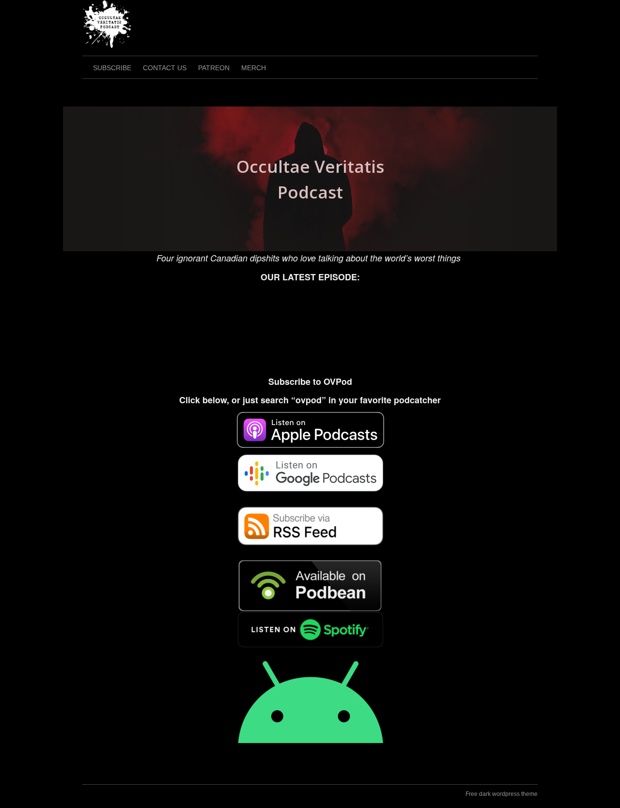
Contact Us (164, 68)
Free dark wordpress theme (501, 794)
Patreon (214, 68)
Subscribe (112, 68)
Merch (253, 68)
